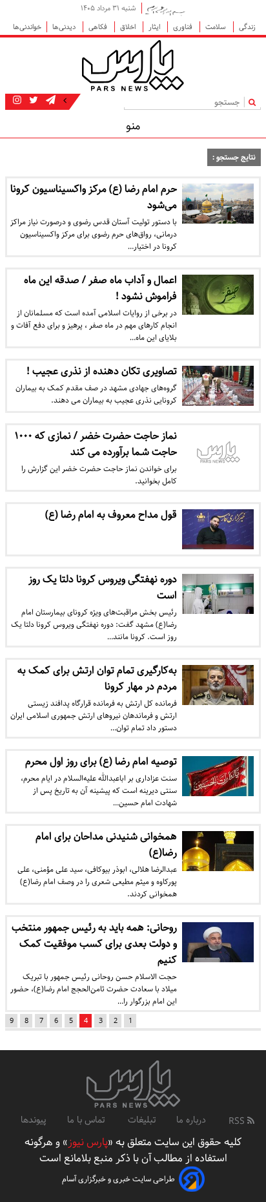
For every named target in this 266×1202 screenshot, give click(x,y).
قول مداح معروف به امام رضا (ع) (111, 515)
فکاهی (98, 26)
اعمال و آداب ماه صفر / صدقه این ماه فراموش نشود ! (100, 288)
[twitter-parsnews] (32, 100)
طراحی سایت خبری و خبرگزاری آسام (118, 1179)
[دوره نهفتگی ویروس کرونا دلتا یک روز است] (218, 594)
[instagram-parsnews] (17, 100)
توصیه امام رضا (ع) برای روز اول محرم (101, 762)
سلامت (216, 26)
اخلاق (129, 26)
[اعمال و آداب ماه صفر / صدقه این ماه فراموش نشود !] (218, 295)
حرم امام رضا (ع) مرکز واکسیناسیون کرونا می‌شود (93, 197)
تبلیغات (142, 1120)
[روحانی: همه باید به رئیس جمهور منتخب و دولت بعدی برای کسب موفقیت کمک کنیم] (218, 942)
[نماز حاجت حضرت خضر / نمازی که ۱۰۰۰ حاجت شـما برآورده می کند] (218, 453)
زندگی (247, 26)
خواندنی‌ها (27, 26)
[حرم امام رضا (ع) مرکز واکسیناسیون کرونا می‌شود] (218, 204)
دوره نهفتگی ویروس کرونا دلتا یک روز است (102, 587)
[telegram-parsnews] (49, 100)
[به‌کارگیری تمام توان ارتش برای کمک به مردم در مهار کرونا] (218, 685)
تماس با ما (87, 1120)
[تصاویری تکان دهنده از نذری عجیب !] (218, 386)
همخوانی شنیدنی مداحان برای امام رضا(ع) (106, 844)
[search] (255, 102)
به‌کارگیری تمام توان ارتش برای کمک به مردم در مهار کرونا (97, 678)
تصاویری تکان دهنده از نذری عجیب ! (101, 371)
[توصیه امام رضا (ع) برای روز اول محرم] (218, 776)
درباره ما (191, 1120)
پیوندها (33, 1120)
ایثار (155, 26)
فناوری (183, 26)
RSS (238, 1121)
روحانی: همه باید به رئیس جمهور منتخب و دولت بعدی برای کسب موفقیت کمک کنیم (94, 944)
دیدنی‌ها (64, 26)
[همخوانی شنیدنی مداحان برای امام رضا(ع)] (218, 851)
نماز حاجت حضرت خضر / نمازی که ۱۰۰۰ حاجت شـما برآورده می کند (96, 444)
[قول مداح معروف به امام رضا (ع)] (218, 529)
